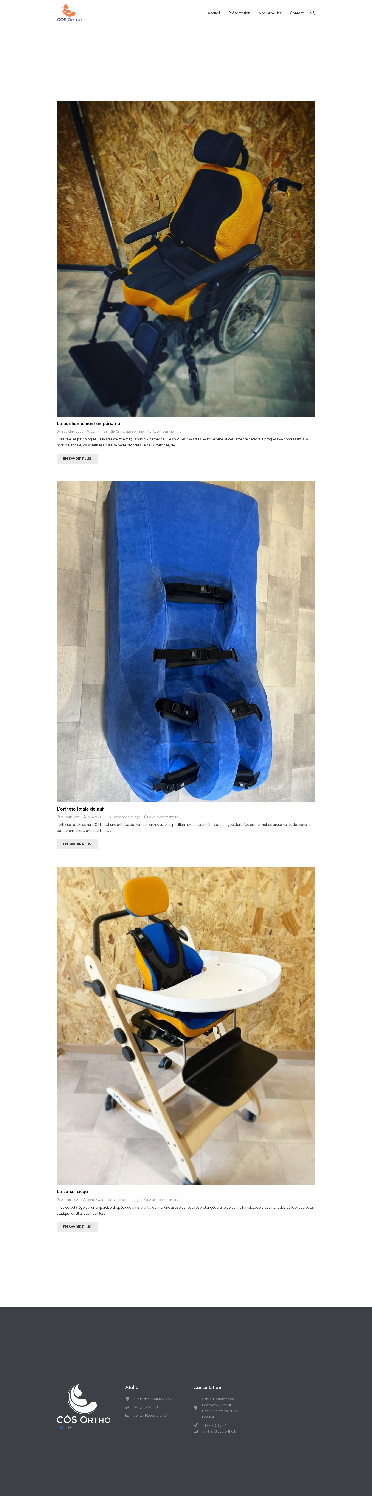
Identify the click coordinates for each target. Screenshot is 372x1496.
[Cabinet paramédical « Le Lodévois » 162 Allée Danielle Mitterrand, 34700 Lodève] (197, 1408)
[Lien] (69, 13)
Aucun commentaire (167, 431)
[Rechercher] (312, 13)
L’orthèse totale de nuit (80, 808)
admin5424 (99, 431)
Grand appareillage (130, 431)
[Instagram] (69, 1427)
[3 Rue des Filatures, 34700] (129, 1399)
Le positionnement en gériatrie (88, 423)
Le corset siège (72, 1191)
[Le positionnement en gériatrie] (186, 259)
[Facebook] (61, 1427)
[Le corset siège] (186, 1026)
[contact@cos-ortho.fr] (129, 1416)
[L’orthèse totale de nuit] (186, 641)
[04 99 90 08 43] (129, 1407)
